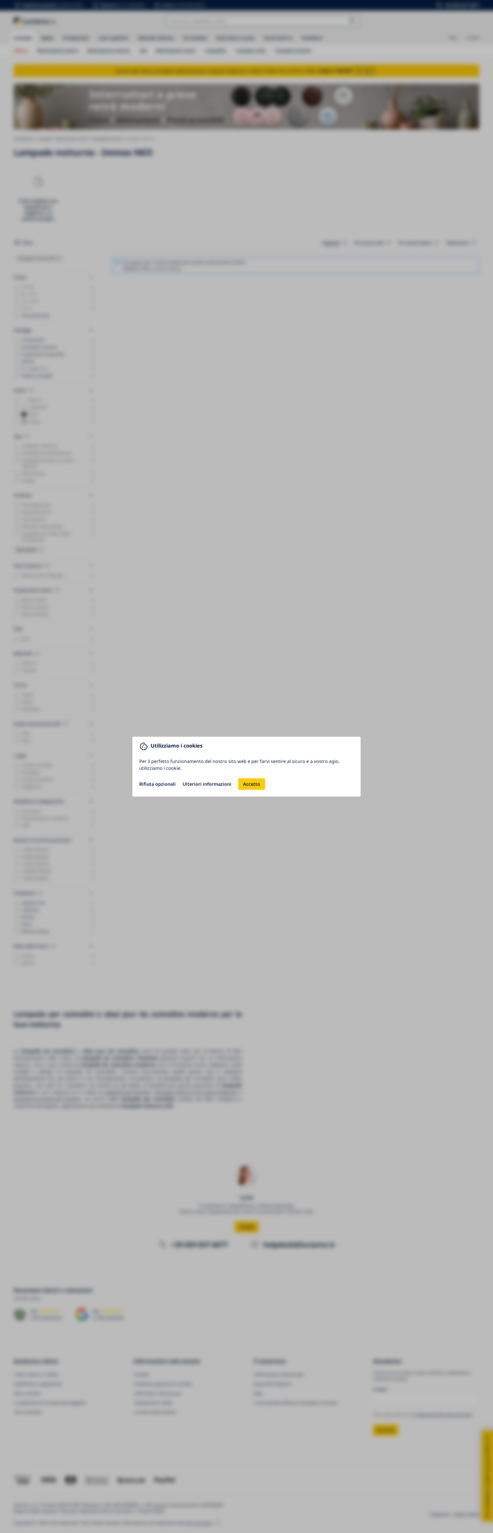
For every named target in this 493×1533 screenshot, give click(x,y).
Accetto (251, 784)
